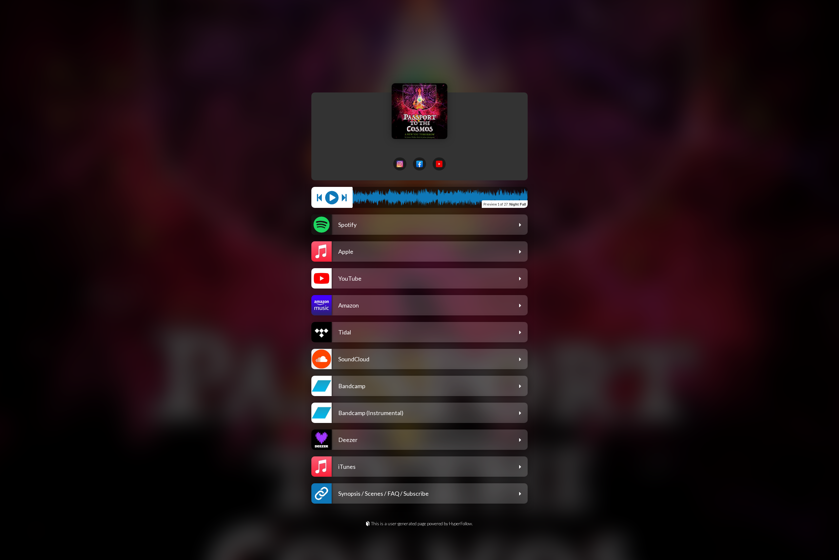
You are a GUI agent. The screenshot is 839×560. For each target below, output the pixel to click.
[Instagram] (399, 163)
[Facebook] (419, 163)
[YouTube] (439, 163)
